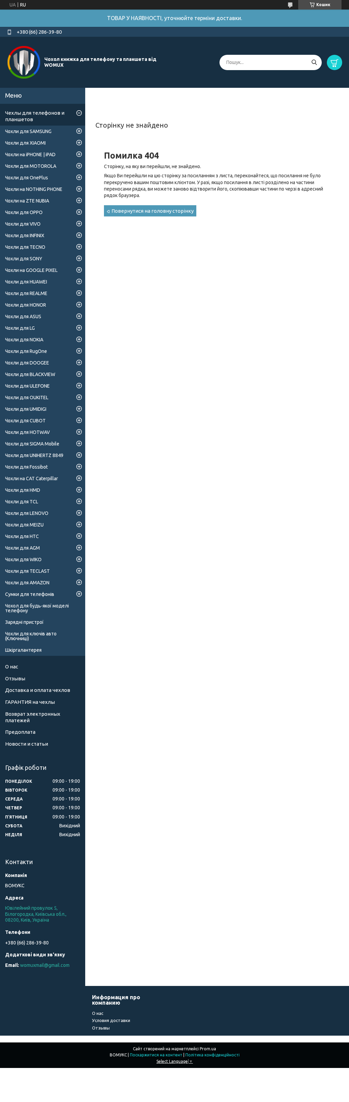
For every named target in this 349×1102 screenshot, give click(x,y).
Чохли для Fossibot (26, 467)
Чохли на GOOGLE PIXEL (31, 270)
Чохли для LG (20, 328)
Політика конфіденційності (212, 1055)
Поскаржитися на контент (156, 1055)
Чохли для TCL (21, 501)
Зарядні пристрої (24, 622)
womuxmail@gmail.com (45, 965)
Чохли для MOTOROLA (30, 166)
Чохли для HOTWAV (27, 432)
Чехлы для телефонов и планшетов (34, 116)
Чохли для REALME (26, 293)
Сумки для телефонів (29, 594)
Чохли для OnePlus (26, 177)
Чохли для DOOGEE (27, 363)
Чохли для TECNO (25, 247)
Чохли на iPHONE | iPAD (30, 154)
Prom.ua (208, 1049)
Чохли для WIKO (23, 559)
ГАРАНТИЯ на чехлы (30, 702)
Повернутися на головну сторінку (152, 211)
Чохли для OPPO (24, 212)
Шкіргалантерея (23, 650)
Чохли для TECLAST (27, 571)
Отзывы (15, 678)
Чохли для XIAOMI (25, 143)
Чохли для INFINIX (24, 235)
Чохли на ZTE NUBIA (27, 201)
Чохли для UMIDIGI (25, 409)
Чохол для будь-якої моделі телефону (37, 608)
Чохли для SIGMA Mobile (32, 444)
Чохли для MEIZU (24, 525)
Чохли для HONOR (25, 305)
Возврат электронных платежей (32, 717)
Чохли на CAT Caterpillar (31, 478)
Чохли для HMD (22, 490)
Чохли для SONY (23, 258)
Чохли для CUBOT (25, 420)
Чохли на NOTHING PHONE (33, 189)
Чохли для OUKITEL (26, 397)
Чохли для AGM (22, 548)
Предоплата (20, 732)
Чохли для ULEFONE (27, 386)
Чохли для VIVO (23, 224)
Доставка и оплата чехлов (37, 690)
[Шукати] (314, 62)
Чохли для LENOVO (26, 513)
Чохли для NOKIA (24, 339)
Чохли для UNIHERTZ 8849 (34, 455)
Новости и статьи (26, 744)
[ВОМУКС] (24, 62)
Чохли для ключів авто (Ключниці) (31, 636)
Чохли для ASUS (23, 316)
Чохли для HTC (22, 536)
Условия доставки (111, 1020)
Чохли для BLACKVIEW (30, 374)
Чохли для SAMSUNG (28, 131)
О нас (11, 666)
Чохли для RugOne (26, 351)
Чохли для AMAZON (27, 582)
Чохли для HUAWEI (26, 282)
